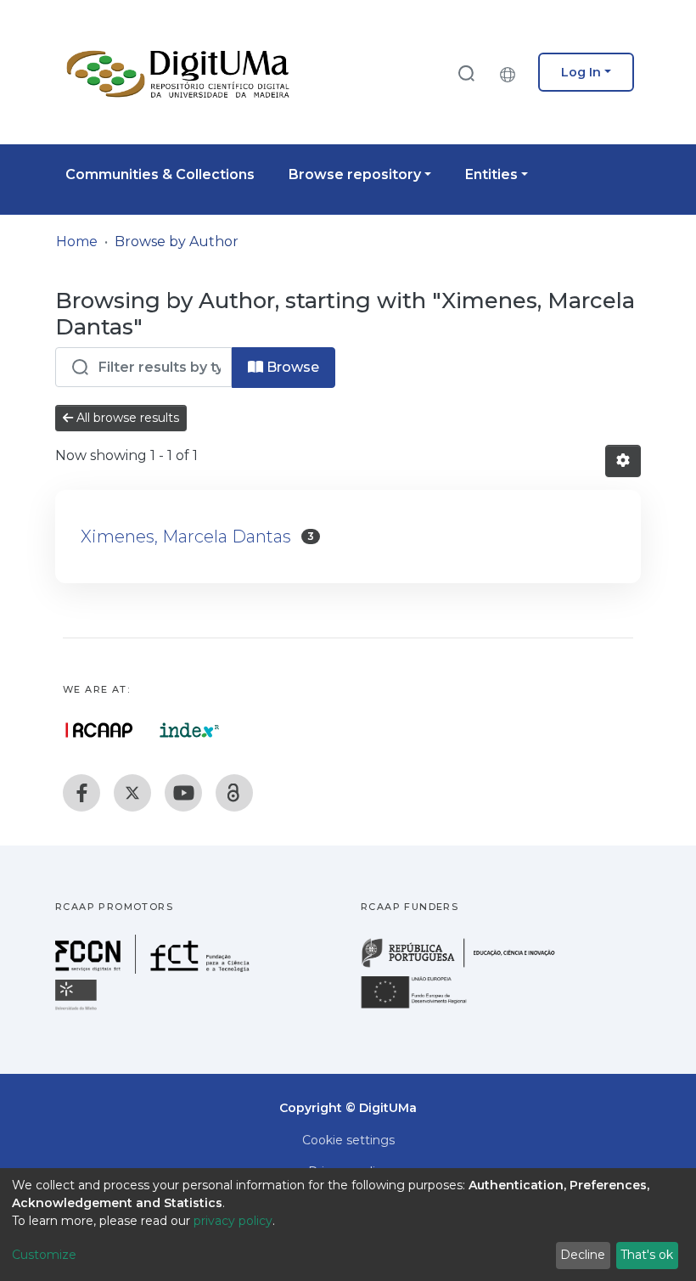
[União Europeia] (423, 1007)
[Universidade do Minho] (78, 1009)
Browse (291, 367)
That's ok (646, 1254)
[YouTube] (183, 793)
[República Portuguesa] (467, 966)
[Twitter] (132, 793)
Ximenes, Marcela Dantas (186, 536)
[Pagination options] (623, 461)
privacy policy (233, 1220)
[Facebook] (81, 793)
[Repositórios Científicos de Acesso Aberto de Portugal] (99, 730)
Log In (581, 72)
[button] (512, 72)
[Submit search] (466, 73)
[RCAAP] (234, 793)
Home (77, 241)
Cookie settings (348, 1140)
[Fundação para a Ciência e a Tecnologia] (154, 969)
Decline (582, 1254)
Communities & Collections (160, 174)
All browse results (126, 417)
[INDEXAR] (189, 730)
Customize (44, 1254)
